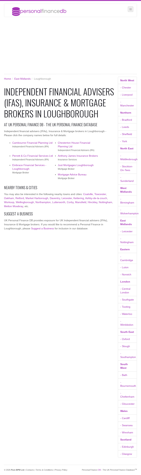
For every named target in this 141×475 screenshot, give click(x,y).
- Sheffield (126, 134)
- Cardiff (125, 418)
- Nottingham (127, 240)
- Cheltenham (127, 395)
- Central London (125, 290)
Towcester (100, 194)
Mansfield (80, 202)
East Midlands (22, 78)
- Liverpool (126, 94)
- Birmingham (127, 200)
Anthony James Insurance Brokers (78, 155)
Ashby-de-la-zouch (96, 198)
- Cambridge (126, 258)
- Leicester (126, 231)
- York (123, 141)
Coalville (88, 194)
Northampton (43, 202)
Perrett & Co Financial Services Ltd (32, 155)
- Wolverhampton (128, 211)
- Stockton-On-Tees (126, 168)
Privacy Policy (61, 470)
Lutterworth (58, 202)
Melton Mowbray (13, 206)
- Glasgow (126, 453)
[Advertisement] (70, 45)
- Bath (123, 375)
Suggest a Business (42, 228)
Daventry (55, 198)
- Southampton (128, 355)
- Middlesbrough (128, 157)
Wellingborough (25, 202)
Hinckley (92, 202)
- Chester (125, 87)
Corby (70, 202)
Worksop (9, 202)
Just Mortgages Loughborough (76, 165)
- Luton (124, 267)
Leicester (67, 198)
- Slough (125, 346)
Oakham (9, 198)
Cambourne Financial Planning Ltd (32, 142)
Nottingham (105, 202)
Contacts (30, 470)
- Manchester (127, 103)
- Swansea (126, 425)
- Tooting (125, 306)
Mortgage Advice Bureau (72, 174)
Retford (19, 198)
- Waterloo (126, 313)
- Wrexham (126, 432)
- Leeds (124, 126)
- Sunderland (127, 179)
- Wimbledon (126, 323)
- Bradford (126, 119)
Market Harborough (37, 198)
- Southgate (127, 299)
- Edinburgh (127, 446)
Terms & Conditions (44, 470)
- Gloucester (127, 403)
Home (7, 78)
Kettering (78, 198)
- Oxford (125, 339)
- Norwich (125, 274)
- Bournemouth (128, 384)
